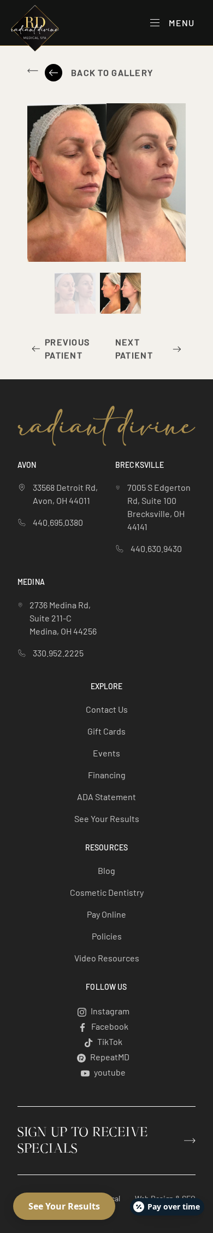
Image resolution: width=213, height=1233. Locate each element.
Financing (107, 775)
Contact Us (107, 709)
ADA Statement (106, 796)
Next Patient (134, 348)
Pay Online (106, 914)
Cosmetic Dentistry (107, 892)
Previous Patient (67, 348)
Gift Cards (106, 731)
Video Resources (106, 958)
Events (106, 753)
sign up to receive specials (82, 1140)
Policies (107, 936)
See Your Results (106, 818)
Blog (106, 870)
